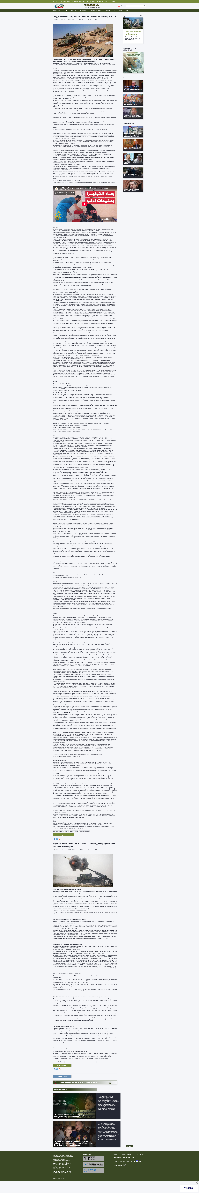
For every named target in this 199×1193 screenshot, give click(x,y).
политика (67, 1062)
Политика (56, 1)
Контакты (140, 1154)
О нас (116, 1154)
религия (74, 1062)
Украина (82, 10)
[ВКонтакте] (55, 839)
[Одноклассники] (59, 839)
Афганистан (56, 10)
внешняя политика (58, 831)
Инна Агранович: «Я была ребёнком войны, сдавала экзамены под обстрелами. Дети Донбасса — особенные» (73, 1143)
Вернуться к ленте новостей (124, 1157)
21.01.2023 (59, 19)
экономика (93, 1062)
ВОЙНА (67, 831)
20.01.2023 (59, 849)
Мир (127, 10)
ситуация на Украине (83, 1062)
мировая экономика (85, 831)
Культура (107, 1)
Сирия (65, 10)
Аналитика (100, 1)
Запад (120, 10)
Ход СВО (73, 10)
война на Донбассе (58, 1062)
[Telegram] (57, 839)
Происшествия (91, 1)
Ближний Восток (95, 10)
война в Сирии (74, 831)
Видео (113, 1)
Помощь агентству (127, 1154)
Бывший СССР (109, 10)
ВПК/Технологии (65, 1)
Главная (55, 14)
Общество (82, 1)
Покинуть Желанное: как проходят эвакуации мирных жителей (70, 1116)
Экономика (74, 1)
